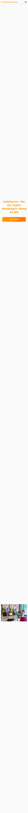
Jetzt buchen (14, 219)
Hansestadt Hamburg (9, 2)
